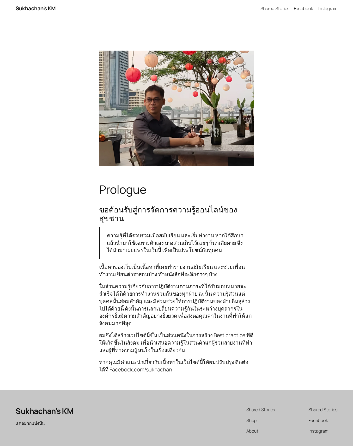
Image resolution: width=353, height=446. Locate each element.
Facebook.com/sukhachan (141, 369)
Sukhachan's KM (35, 8)
